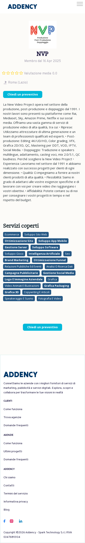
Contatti (9, 485)
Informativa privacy (16, 502)
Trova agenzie (12, 417)
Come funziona (13, 409)
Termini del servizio (16, 493)
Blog (6, 510)
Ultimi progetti (13, 451)
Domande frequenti (16, 425)
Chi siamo (9, 477)
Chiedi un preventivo (22, 94)
